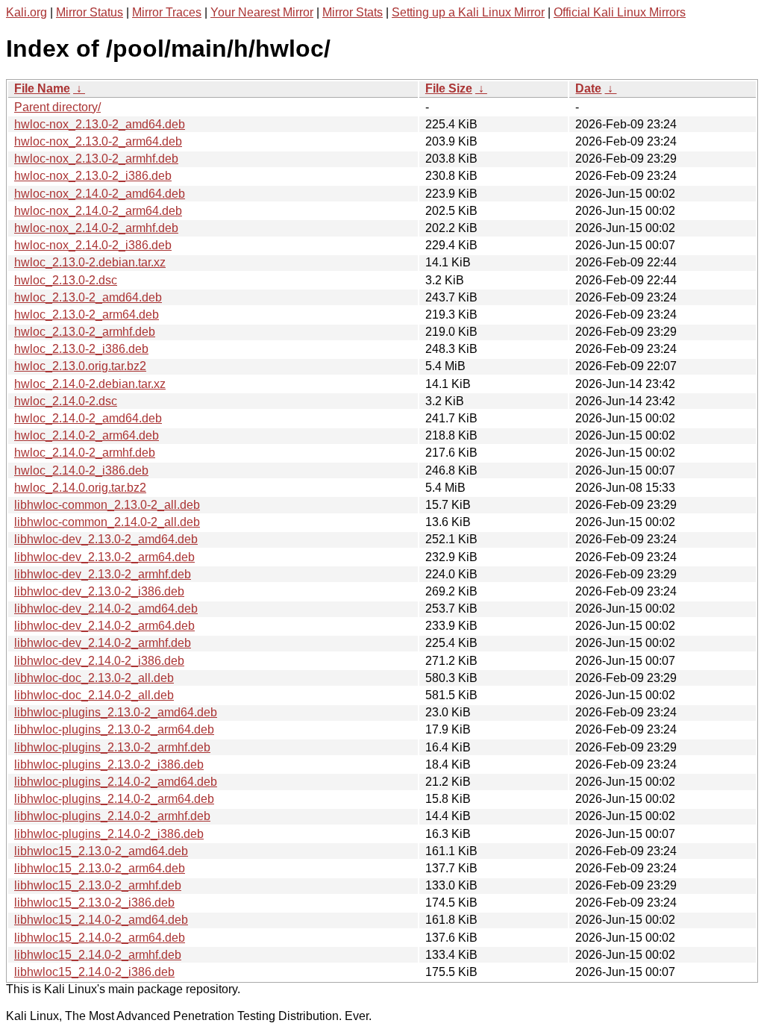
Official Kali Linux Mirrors (620, 12)
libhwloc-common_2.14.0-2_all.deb (107, 522)
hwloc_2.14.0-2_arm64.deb (86, 435)
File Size (448, 88)
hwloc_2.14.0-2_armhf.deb (84, 452)
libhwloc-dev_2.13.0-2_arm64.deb (104, 557)
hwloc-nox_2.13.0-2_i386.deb (93, 175)
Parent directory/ (57, 107)
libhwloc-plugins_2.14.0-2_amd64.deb (115, 781)
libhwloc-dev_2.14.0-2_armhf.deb (102, 643)
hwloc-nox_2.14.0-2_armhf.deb (96, 228)
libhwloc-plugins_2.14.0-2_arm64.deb (114, 798)
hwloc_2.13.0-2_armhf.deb (84, 331)
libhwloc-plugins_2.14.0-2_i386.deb (109, 834)
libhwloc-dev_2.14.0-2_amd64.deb (106, 608)
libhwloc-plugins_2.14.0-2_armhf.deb (112, 816)
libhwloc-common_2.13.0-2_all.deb (107, 504)
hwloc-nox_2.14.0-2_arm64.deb (98, 210)
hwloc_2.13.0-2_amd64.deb (88, 297)
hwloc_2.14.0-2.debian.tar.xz (90, 384)
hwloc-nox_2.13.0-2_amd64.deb (99, 124)
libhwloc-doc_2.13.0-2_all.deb (94, 678)
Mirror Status (89, 12)
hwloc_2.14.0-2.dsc (65, 401)
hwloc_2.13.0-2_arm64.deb (86, 314)
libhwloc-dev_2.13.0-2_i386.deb (99, 591)
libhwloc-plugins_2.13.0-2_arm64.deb (114, 729)
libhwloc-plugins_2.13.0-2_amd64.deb (115, 712)
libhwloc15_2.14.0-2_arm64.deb (99, 937)
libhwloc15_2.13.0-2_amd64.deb (101, 851)
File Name (42, 88)
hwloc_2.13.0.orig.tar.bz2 (80, 366)
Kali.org (26, 12)
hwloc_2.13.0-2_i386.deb (81, 349)
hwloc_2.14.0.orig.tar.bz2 (80, 487)
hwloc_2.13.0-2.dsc (65, 280)
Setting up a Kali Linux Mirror (468, 12)
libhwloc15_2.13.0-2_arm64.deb (99, 868)
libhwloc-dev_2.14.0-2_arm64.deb (104, 625)
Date (588, 88)
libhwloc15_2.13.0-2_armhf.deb (97, 885)
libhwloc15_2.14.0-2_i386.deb (94, 972)
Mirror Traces (166, 12)
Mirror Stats (352, 12)
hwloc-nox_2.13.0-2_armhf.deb (96, 158)
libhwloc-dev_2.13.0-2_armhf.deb (102, 574)
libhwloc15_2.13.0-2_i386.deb (94, 902)
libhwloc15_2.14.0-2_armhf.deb (97, 954)
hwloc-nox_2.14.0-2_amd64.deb (99, 193)
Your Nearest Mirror (261, 12)
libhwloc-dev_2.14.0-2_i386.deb (99, 660)
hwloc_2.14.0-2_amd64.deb (88, 418)
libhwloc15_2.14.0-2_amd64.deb (101, 919)
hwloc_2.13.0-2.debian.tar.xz (90, 262)
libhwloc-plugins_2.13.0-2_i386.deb (109, 764)
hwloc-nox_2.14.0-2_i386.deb (93, 245)
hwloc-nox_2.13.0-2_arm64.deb (98, 141)
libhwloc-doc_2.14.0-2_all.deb (94, 695)
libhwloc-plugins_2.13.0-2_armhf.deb (112, 747)
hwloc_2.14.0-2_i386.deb (81, 470)
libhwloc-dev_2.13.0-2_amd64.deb (106, 539)
